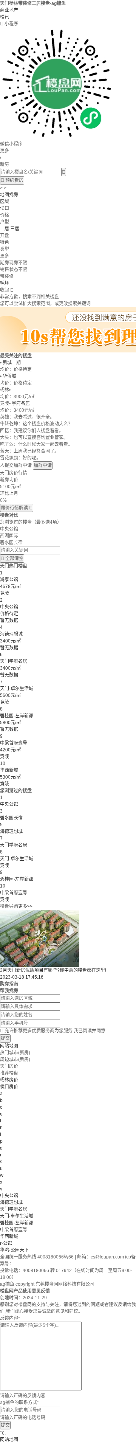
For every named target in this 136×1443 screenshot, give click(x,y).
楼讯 (4, 17)
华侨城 (9, 376)
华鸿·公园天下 (14, 1250)
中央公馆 (9, 1195)
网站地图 (9, 1046)
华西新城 (9, 1236)
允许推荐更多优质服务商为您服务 (52, 1030)
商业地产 (9, 10)
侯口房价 (9, 1086)
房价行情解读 (16, 507)
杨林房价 (9, 1080)
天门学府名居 (13, 1209)
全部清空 (12, 558)
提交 (5, 1038)
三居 (14, 228)
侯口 (4, 208)
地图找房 (9, 194)
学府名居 (21, 403)
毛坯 (4, 283)
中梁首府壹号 (13, 1229)
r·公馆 (6, 1243)
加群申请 (43, 465)
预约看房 (12, 180)
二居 (4, 228)
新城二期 (12, 362)
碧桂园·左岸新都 (16, 1223)
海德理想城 (11, 1202)
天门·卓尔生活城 (16, 1216)
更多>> (25, 906)
